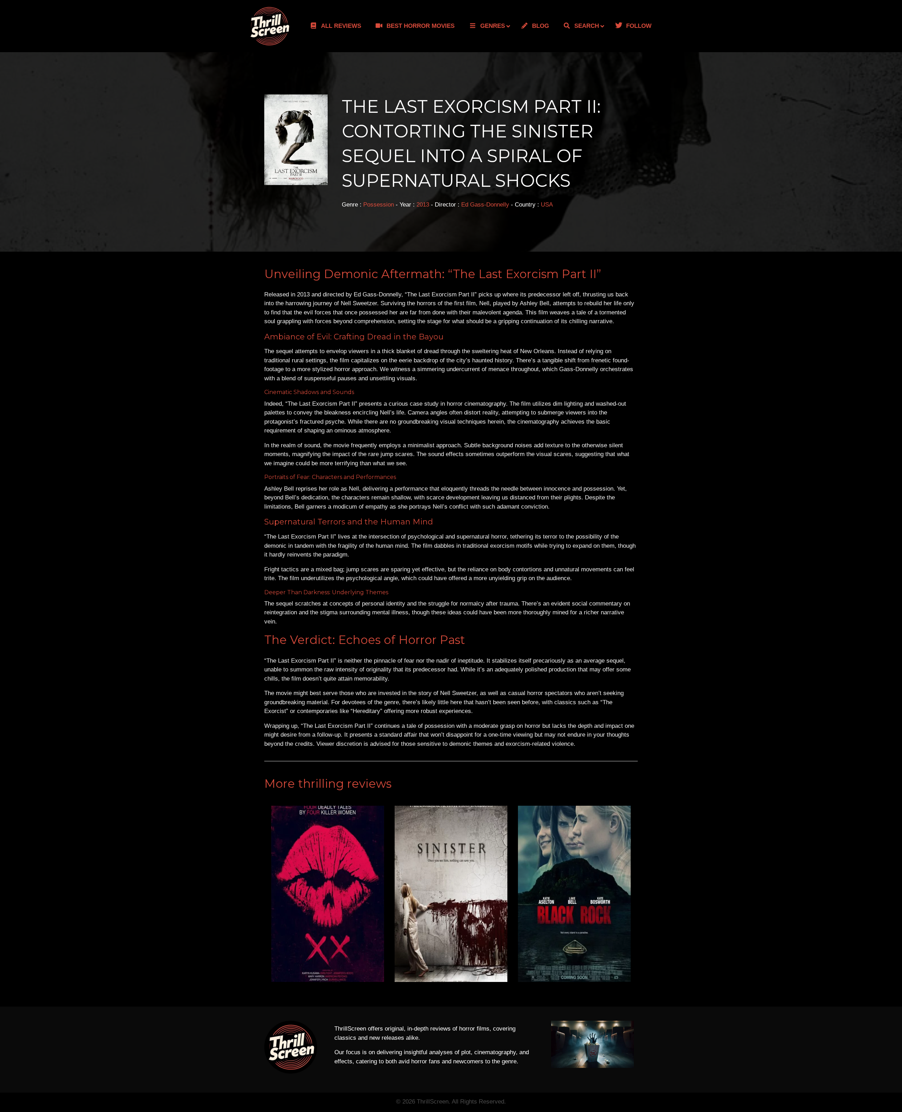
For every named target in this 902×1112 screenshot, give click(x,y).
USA (547, 204)
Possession (378, 204)
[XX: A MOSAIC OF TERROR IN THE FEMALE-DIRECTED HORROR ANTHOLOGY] (327, 893)
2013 (422, 204)
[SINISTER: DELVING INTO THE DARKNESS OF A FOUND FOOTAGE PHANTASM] (451, 893)
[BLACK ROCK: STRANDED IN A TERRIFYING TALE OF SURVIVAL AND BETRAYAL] (574, 893)
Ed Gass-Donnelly (485, 204)
